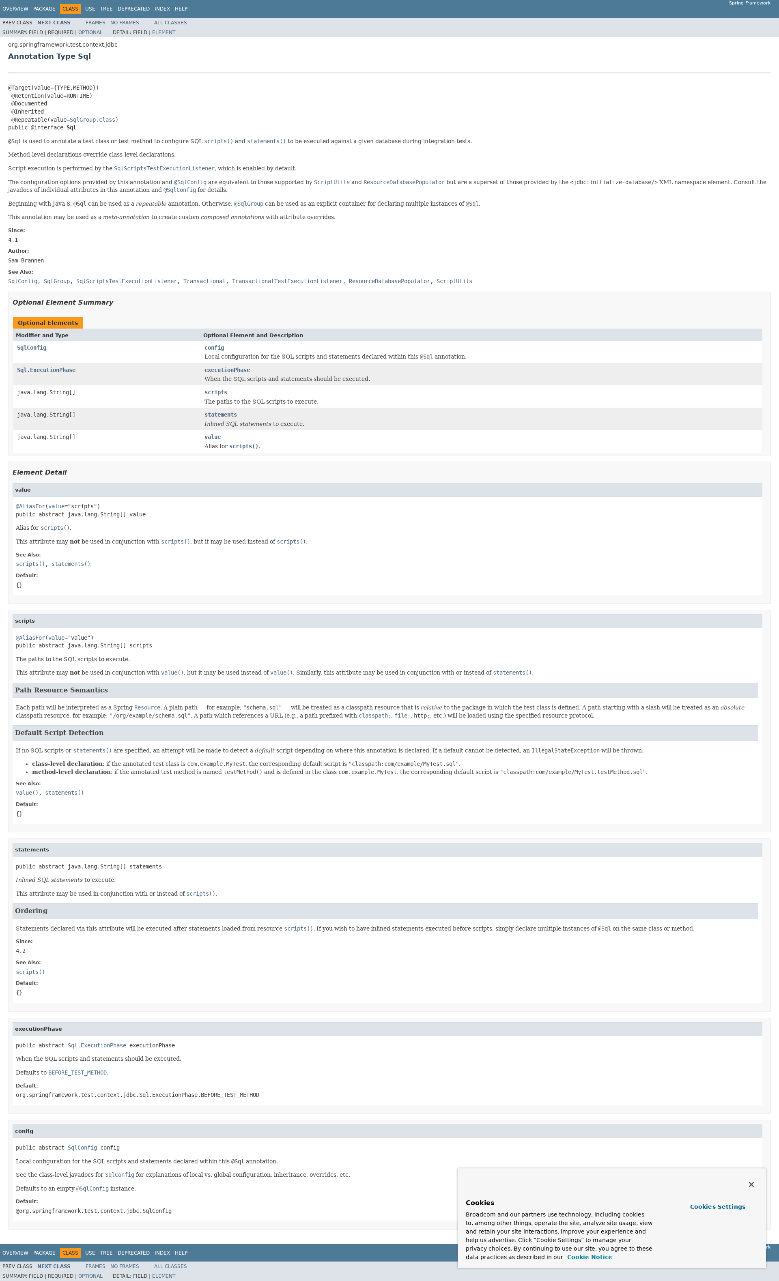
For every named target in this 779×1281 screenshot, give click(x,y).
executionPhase (227, 370)
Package (44, 9)
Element (163, 32)
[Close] (751, 1184)
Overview (15, 9)
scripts (215, 392)
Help (181, 9)
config (214, 347)
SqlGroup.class (92, 119)
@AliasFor (30, 506)
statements (220, 414)
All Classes (170, 23)
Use (90, 9)
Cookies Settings (717, 1207)
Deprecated (134, 9)
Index (162, 9)
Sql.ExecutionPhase (46, 370)
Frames (95, 23)
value (212, 437)
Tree (106, 9)
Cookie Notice (588, 1257)
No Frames (124, 23)
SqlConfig (31, 347)
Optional (90, 32)
